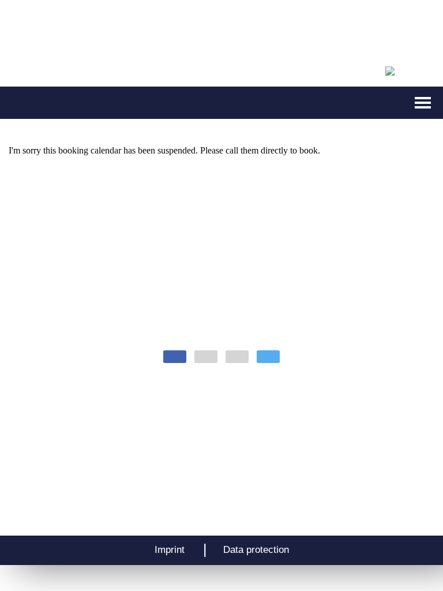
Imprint (170, 549)
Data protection (256, 549)
